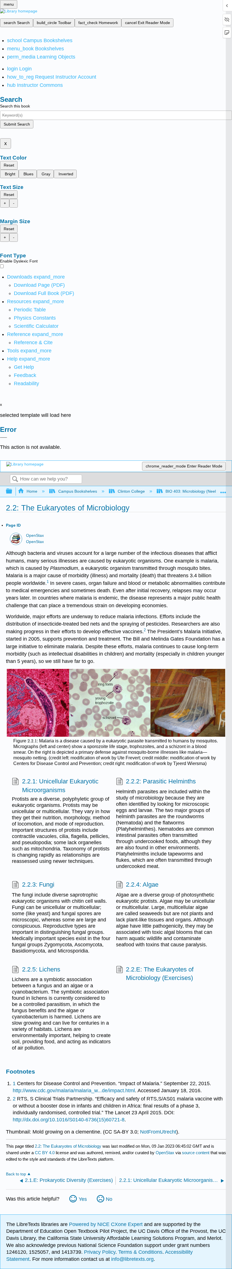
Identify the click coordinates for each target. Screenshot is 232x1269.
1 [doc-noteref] (48, 581)
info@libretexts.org (132, 1259)
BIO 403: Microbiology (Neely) (192, 491)
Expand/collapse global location (223, 489)
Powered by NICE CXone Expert (106, 1224)
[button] (25, 375)
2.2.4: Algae (142, 884)
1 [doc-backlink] (14, 1083)
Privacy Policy (99, 1252)
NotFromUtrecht (158, 1132)
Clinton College (131, 491)
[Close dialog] (3, 437)
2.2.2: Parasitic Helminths (161, 781)
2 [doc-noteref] (145, 630)
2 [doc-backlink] (14, 1099)
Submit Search (17, 124)
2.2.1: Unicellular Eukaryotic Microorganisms (60, 786)
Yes (83, 1199)
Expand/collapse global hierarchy (12, 491)
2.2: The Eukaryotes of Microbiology (68, 1146)
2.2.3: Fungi (38, 884)
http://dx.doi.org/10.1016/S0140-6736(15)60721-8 (68, 1120)
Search (15, 479)
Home (31, 491)
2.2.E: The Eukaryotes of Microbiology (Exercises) (160, 974)
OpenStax (35, 535)
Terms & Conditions (140, 1252)
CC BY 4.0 (45, 1152)
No (109, 1199)
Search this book (15, 106)
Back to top (16, 1174)
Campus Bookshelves (77, 491)
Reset (9, 165)
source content (195, 1152)
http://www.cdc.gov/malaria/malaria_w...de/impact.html (74, 1090)
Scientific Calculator (36, 326)
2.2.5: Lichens (41, 969)
